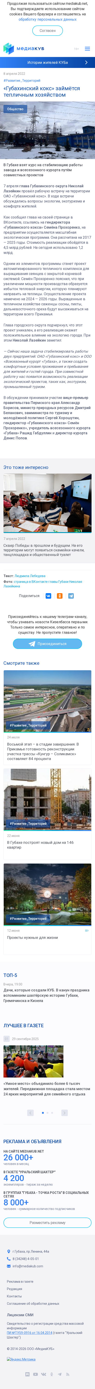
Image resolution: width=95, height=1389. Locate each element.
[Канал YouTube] (35, 1375)
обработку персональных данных (48, 19)
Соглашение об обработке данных (33, 1303)
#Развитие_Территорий (21, 80)
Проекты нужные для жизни (32, 937)
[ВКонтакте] (48, 596)
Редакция (14, 1289)
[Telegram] (71, 596)
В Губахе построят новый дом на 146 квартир (40, 845)
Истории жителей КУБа (47, 62)
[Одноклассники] (60, 596)
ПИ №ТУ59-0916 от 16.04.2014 (29, 1333)
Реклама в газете (20, 1281)
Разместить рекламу (47, 1223)
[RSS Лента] (68, 1375)
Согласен (48, 30)
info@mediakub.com (28, 1266)
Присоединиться (52, 644)
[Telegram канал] (60, 1375)
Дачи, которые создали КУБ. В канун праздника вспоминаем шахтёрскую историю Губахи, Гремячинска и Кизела (46, 995)
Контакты (14, 1296)
